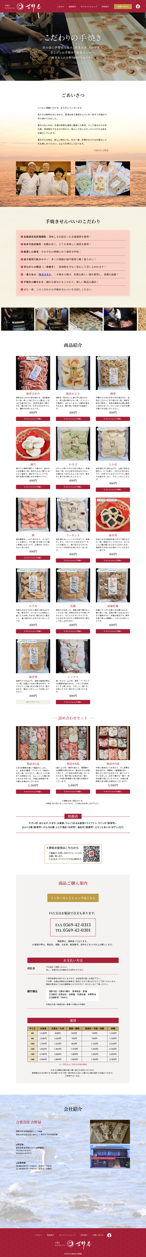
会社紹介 (105, 6)
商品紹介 (72, 6)
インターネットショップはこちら (73, 898)
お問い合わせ (122, 6)
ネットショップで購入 (33, 419)
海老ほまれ (45, 274)
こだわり (60, 6)
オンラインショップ (89, 6)
